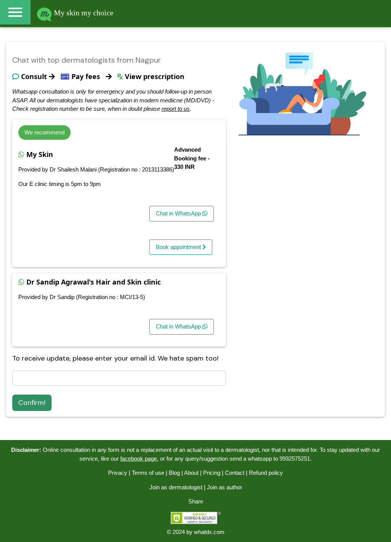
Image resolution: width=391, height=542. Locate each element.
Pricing (211, 472)
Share (195, 501)
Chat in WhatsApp (179, 213)
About (191, 472)
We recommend (44, 132)
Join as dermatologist (175, 487)
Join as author (224, 487)
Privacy (117, 472)
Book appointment (179, 247)
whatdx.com (209, 532)
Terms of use (148, 472)
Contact (234, 472)
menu (15, 12)
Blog (174, 472)
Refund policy (266, 472)
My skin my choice (82, 12)
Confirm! (31, 402)
